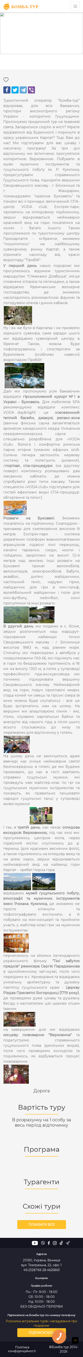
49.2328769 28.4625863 (41, 1270)
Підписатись (41, 1333)
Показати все (42, 1225)
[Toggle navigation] (75, 6)
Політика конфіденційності (22, 1349)
